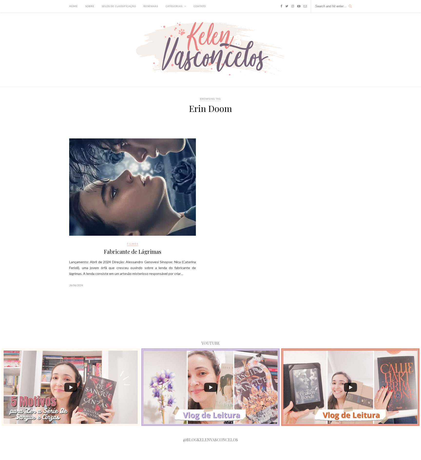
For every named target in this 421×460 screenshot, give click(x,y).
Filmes (132, 243)
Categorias (174, 6)
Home (73, 6)
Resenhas (151, 6)
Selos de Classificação (119, 6)
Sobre (89, 6)
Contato (200, 6)
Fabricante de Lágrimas (132, 251)
